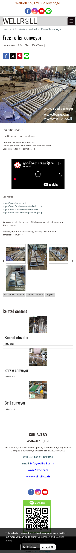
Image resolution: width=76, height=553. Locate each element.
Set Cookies (29, 547)
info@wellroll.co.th (42, 463)
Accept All (48, 547)
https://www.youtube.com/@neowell (20, 209)
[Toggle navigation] (71, 21)
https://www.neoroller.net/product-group (22, 212)
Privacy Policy (42, 536)
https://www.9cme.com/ (14, 203)
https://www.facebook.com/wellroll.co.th (22, 206)
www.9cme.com (38, 470)
